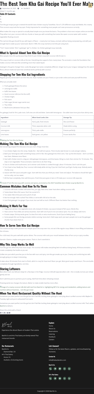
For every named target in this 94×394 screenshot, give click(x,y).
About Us (52, 329)
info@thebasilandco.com (57, 360)
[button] (90, 5)
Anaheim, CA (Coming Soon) (13, 360)
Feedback (52, 337)
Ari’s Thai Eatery (7, 354)
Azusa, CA (7, 357)
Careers (51, 339)
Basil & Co (3, 306)
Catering (52, 334)
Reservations (53, 331)
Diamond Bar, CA (9, 352)
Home (51, 326)
